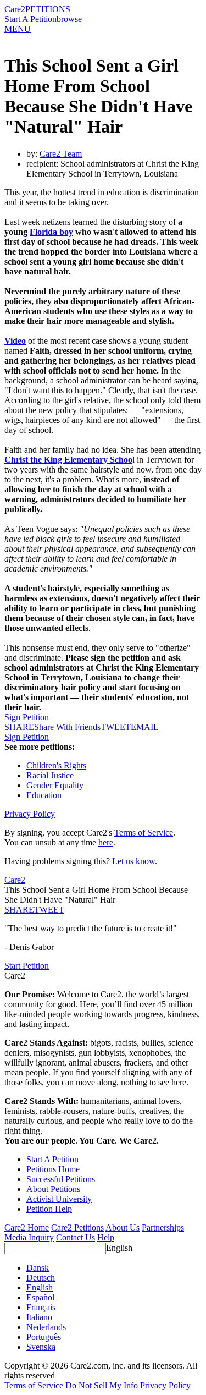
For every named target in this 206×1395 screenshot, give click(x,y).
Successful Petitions (60, 1179)
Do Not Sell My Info (101, 1385)
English (119, 1248)
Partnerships (163, 1227)
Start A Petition (30, 19)
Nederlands (46, 1327)
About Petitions (53, 1189)
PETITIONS (47, 9)
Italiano (39, 1317)
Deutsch (40, 1277)
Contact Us (75, 1237)
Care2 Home (26, 1227)
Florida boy (51, 232)
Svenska (40, 1347)
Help (105, 1237)
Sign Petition (26, 717)
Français (40, 1307)
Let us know (133, 861)
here (105, 842)
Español (40, 1297)
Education (44, 795)
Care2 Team (61, 153)
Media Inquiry (29, 1237)
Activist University (59, 1199)
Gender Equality (54, 785)
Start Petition (26, 965)
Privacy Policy (29, 814)
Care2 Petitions (77, 1227)
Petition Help (49, 1208)
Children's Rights (56, 765)
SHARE (19, 909)
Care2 (14, 9)
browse (69, 19)
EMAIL (145, 727)
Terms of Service (143, 832)
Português (43, 1337)
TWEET (116, 727)
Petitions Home (53, 1169)
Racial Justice (50, 775)
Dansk (37, 1267)
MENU (17, 29)
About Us (122, 1227)
